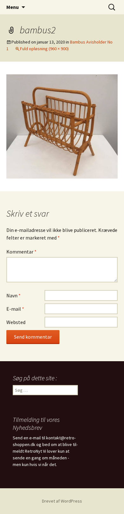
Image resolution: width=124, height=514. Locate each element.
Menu (12, 7)
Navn (13, 295)
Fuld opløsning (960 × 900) (44, 48)
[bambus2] (62, 126)
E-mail (15, 309)
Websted (15, 322)
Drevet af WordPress (62, 501)
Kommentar (21, 251)
